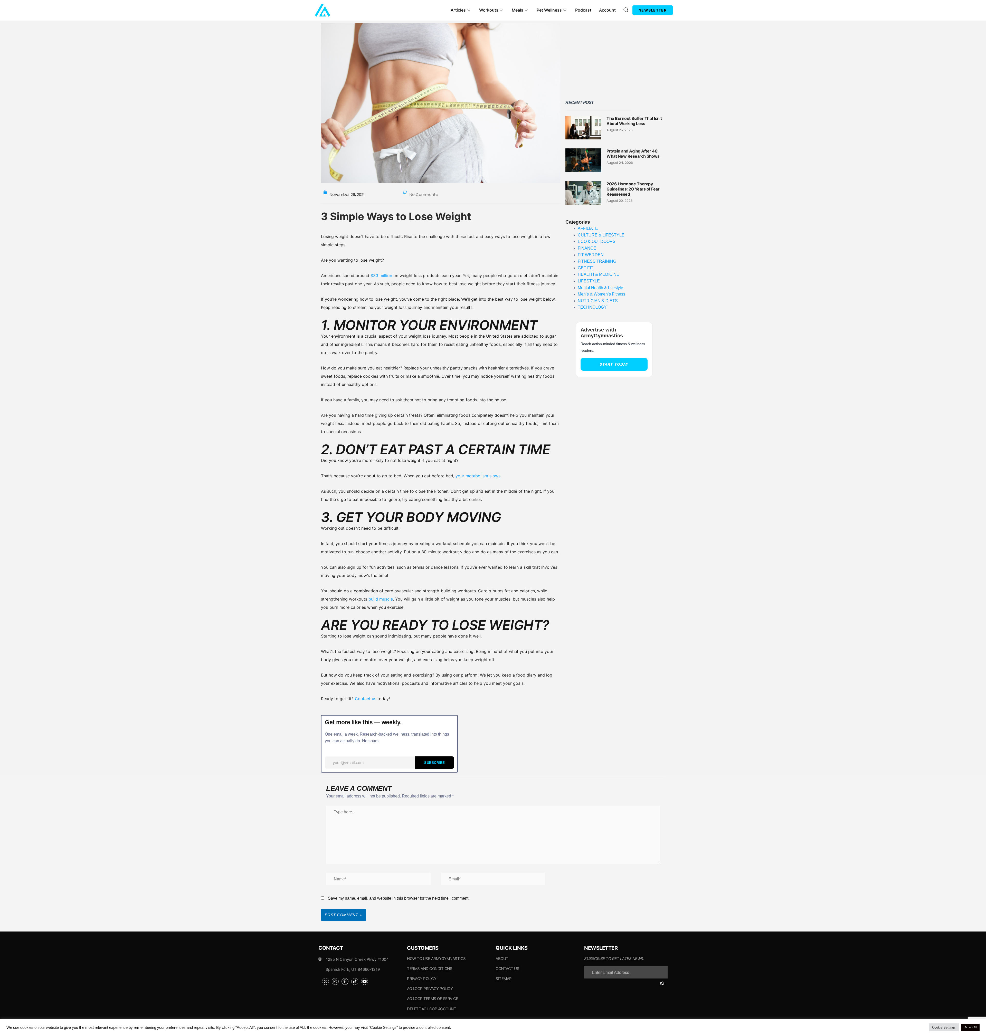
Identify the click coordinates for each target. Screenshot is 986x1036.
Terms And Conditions (429, 968)
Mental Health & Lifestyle (600, 288)
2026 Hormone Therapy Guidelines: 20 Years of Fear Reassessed (632, 189)
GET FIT (585, 268)
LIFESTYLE (589, 281)
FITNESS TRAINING (597, 261)
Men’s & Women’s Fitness (601, 294)
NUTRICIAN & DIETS (598, 301)
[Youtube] (364, 981)
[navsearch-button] (626, 10)
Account (607, 10)
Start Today (614, 364)
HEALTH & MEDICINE (598, 274)
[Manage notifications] (9, 1027)
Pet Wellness (549, 10)
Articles (458, 10)
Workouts (488, 10)
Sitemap (504, 978)
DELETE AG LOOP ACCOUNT (431, 1008)
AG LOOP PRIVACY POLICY (430, 988)
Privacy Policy (421, 978)
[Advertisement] (614, 59)
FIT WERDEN (591, 255)
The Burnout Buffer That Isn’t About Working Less (634, 121)
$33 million (382, 275)
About (502, 958)
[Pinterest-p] (345, 981)
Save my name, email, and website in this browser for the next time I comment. (398, 898)
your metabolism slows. (478, 475)
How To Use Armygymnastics (436, 958)
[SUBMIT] (664, 982)
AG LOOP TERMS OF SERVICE (432, 998)
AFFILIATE (588, 228)
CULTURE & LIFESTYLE (601, 235)
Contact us (365, 698)
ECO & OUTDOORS (596, 241)
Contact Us (507, 968)
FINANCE (587, 248)
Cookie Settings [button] (944, 1027)
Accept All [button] (970, 1027)
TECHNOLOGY (592, 307)
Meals (517, 10)
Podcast (583, 10)
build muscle (380, 599)
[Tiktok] (354, 981)
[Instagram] (335, 981)
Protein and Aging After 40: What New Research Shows (633, 153)
